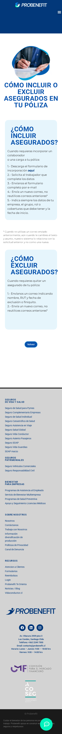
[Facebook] (22, 627)
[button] (59, 12)
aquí (31, 170)
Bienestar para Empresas (14, 483)
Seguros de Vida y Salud (14, 400)
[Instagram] (40, 627)
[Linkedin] (31, 627)
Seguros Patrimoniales (14, 458)
